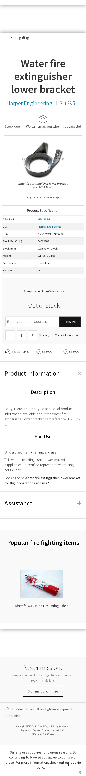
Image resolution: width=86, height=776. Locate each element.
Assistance (43, 503)
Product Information (43, 373)
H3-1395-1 (44, 219)
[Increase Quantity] (32, 335)
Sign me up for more (43, 691)
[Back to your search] (6, 37)
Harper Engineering (49, 226)
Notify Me (70, 321)
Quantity (44, 335)
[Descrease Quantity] (10, 335)
